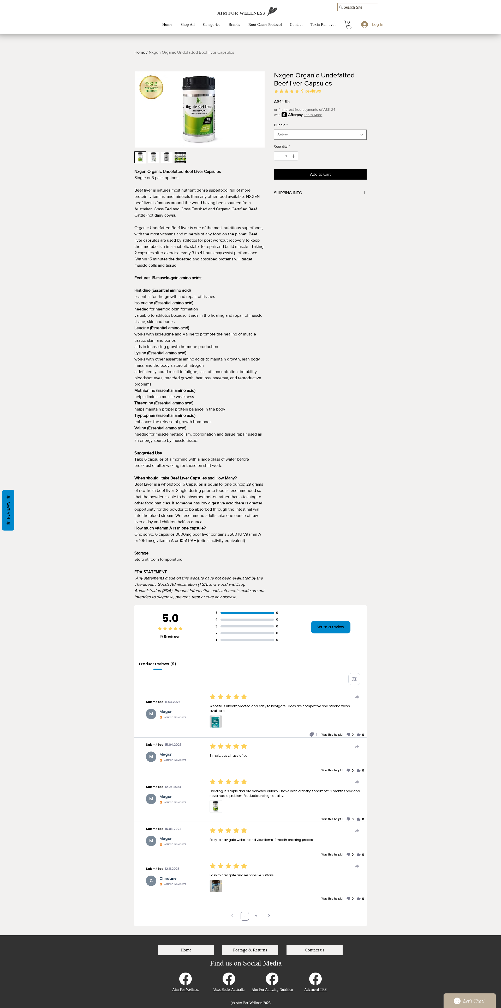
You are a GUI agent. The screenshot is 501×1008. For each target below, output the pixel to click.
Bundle (281, 125)
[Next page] (269, 916)
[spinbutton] (286, 156)
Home (139, 52)
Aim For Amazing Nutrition (272, 990)
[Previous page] (232, 916)
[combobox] (320, 135)
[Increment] (294, 156)
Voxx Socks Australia (228, 990)
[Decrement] (278, 156)
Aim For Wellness (185, 990)
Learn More (313, 115)
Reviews (8, 510)
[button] (213, 24)
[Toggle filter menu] (354, 679)
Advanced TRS (315, 990)
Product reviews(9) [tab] (157, 664)
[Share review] (357, 697)
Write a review (330, 627)
